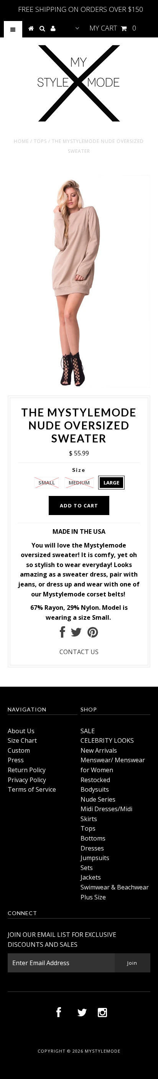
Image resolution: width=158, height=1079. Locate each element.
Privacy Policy (27, 780)
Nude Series (98, 799)
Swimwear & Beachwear (115, 887)
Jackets (91, 877)
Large (111, 482)
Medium (79, 482)
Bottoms (93, 838)
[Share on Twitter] (76, 634)
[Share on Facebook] (62, 634)
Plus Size (93, 897)
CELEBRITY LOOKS (107, 740)
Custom (19, 750)
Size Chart (22, 740)
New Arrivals (99, 750)
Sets (87, 868)
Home (21, 141)
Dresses (92, 848)
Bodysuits (95, 789)
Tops (40, 141)
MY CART (112, 27)
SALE (88, 731)
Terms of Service (32, 789)
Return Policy (27, 770)
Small (46, 482)
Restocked (95, 780)
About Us (21, 731)
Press (16, 760)
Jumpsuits (95, 858)
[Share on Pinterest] (92, 634)
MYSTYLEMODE (102, 1051)
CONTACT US (79, 652)
